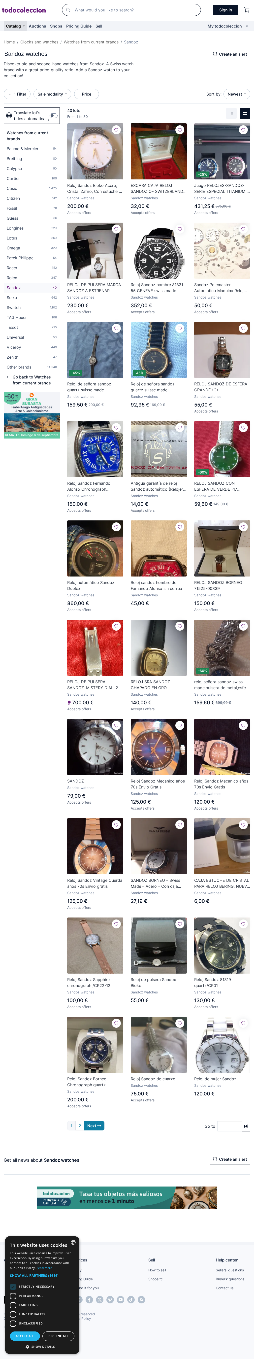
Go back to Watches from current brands (32, 379)
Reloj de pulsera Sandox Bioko (153, 982)
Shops (56, 26)
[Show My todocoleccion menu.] (247, 26)
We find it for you (85, 1288)
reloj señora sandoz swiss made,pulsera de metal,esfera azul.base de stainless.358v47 (222, 685)
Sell (98, 26)
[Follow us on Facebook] (89, 1299)
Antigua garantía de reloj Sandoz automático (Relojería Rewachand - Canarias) (158, 486)
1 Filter (20, 94)
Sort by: (214, 94)
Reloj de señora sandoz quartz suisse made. (89, 386)
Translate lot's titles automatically (32, 115)
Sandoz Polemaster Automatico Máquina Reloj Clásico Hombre (219, 288)
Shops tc (155, 1279)
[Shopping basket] (247, 10)
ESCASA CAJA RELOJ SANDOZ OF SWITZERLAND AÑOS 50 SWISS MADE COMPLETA (157, 188)
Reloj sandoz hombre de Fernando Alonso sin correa (156, 585)
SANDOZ (75, 781)
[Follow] (116, 129)
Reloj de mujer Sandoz (215, 1078)
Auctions (37, 26)
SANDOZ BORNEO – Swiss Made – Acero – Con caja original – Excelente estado (156, 883)
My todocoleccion (225, 26)
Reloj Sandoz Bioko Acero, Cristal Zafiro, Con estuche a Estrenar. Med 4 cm (94, 188)
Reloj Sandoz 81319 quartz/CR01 (212, 982)
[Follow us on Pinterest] (110, 1299)
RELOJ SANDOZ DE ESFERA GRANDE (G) (220, 386)
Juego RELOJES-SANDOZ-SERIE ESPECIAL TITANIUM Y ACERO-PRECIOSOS (221, 188)
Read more (44, 1268)
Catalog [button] (14, 26)
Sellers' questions (230, 1270)
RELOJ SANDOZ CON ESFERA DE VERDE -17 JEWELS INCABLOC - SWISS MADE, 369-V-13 (221, 486)
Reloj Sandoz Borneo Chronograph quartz (86, 1081)
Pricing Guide (79, 26)
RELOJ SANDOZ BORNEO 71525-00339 (218, 585)
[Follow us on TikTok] (131, 1299)
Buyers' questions (230, 1279)
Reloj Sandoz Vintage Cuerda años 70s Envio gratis (94, 883)
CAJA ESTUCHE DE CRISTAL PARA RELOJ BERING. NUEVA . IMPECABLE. (222, 883)
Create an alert (233, 54)
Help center (227, 1259)
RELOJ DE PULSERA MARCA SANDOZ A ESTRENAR (94, 287)
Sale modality (51, 94)
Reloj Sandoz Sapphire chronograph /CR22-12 (88, 982)
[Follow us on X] (99, 1299)
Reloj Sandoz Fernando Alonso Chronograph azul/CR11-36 (88, 486)
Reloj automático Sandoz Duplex (90, 585)
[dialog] (42, 1295)
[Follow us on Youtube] (120, 1299)
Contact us (224, 1288)
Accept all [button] (25, 1336)
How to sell (157, 1270)
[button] (42, 1275)
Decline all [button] (58, 1336)
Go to (210, 1126)
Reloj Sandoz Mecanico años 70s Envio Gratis (158, 784)
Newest (235, 94)
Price (86, 94)
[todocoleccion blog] (141, 1299)
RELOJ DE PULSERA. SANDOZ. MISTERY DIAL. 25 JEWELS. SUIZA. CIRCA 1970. (94, 685)
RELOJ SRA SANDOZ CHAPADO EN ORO (150, 684)
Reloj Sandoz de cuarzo (153, 1078)
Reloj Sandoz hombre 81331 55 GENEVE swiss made (157, 287)
